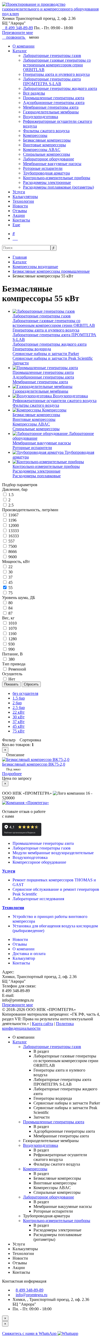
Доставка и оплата (29, 953)
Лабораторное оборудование (48, 159)
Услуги (19, 192)
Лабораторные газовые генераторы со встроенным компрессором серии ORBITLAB (57, 65)
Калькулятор (24, 958)
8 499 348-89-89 (19, 28)
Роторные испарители (43, 168)
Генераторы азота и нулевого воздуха (56, 74)
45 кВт (19, 726)
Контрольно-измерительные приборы (56, 178)
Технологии (23, 201)
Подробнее (12, 773)
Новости (20, 206)
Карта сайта (42, 1023)
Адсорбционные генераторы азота (53, 102)
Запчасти (21, 363)
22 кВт (19, 712)
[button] (14, 233)
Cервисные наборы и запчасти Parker (46, 353)
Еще (16, 225)
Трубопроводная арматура (46, 173)
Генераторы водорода (32, 349)
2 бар (17, 703)
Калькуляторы (25, 196)
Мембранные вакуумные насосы (52, 163)
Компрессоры (35, 135)
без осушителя (25, 693)
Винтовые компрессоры (44, 145)
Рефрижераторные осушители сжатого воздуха (55, 400)
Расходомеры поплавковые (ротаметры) (58, 187)
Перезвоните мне (17, 32)
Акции (19, 215)
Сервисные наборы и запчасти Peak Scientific (53, 358)
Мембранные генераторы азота (50, 107)
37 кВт (19, 721)
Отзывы (20, 210)
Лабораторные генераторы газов (52, 55)
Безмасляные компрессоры (47, 140)
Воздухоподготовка (40, 116)
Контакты (21, 220)
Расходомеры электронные (47, 182)
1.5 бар (19, 698)
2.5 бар (19, 707)
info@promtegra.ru (31, 1295)
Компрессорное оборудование (39, 862)
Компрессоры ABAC (41, 149)
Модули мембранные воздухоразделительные (53, 853)
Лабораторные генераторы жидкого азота (60, 88)
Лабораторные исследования (38, 899)
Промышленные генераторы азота (53, 98)
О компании (24, 46)
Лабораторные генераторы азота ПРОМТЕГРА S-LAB (52, 81)
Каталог (20, 51)
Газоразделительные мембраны (51, 112)
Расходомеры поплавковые (37, 476)
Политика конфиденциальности (38, 1026)
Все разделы (34, 93)
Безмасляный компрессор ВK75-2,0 (33, 764)
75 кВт (19, 731)
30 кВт (19, 717)
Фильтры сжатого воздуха (46, 131)
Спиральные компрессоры (46, 154)
